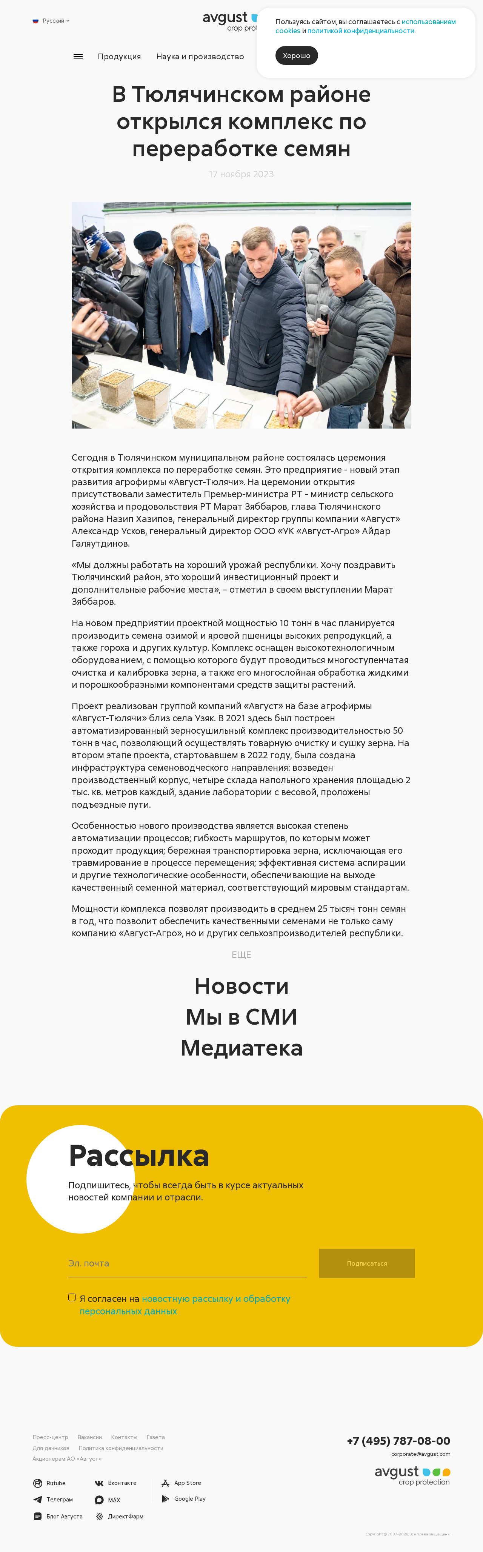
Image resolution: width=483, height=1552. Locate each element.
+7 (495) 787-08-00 (399, 1441)
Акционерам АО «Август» (67, 1458)
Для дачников (50, 1447)
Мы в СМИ (241, 1016)
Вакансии (89, 1437)
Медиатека (241, 1047)
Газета (155, 1437)
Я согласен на (185, 1304)
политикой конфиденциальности (361, 30)
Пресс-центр (50, 1437)
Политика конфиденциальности (120, 1447)
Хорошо (297, 55)
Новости (241, 985)
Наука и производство (200, 56)
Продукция (119, 56)
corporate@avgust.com (421, 1454)
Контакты (124, 1437)
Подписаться (367, 1263)
